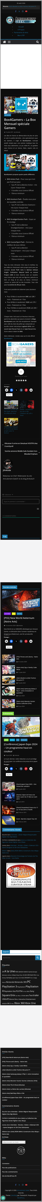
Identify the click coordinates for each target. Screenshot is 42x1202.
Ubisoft (5, 999)
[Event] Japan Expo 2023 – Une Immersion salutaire (26, 785)
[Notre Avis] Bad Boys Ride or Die (13, 1093)
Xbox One (30, 1003)
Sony (32, 991)
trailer (36, 995)
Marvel (4, 982)
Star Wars (18, 995)
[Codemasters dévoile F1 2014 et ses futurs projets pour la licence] (11, 422)
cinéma (9, 975)
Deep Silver (19, 975)
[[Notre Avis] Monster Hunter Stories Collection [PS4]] (8, 704)
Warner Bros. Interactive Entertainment (22, 999)
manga (35, 977)
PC (29, 982)
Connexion (5, 1163)
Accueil (21, 27)
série (27, 995)
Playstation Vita (9, 991)
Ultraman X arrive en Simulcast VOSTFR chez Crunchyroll (21, 444)
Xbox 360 (19, 1003)
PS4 (20, 991)
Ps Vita (24, 991)
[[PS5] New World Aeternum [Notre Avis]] (21, 601)
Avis (16, 972)
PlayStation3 (21, 987)
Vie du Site (7, 115)
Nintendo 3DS (21, 982)
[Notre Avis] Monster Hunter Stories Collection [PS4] (25, 702)
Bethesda (4, 975)
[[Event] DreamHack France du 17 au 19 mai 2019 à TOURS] (8, 810)
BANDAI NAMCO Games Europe (28, 972)
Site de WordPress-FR (9, 1176)
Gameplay (9, 978)
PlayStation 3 (9, 986)
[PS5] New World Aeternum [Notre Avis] (19, 619)
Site (18, 740)
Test (14, 613)
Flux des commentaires (10, 1172)
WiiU (13, 1003)
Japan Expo (15, 977)
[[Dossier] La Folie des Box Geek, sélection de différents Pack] (11, 404)
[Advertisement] (21, 66)
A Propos (21, 30)
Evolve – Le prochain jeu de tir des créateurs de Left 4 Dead (26, 412)
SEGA (28, 991)
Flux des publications (9, 1168)
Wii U (9, 1003)
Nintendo (10, 982)
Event (6, 740)
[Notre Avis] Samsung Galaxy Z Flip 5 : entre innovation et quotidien (26, 691)
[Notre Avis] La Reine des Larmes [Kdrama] (16, 1089)
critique (14, 975)
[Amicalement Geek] (4, 42)
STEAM (23, 995)
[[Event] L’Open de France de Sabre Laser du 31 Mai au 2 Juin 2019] (8, 798)
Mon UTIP (21, 35)
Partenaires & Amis (21, 32)
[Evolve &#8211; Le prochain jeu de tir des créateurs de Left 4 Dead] (27, 404)
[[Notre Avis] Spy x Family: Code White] (8, 670)
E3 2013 (25, 975)
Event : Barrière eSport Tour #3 (26, 819)
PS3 (17, 991)
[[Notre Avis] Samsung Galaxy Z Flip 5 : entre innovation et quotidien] (8, 692)
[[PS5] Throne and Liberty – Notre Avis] (8, 659)
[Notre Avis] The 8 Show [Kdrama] (13, 1085)
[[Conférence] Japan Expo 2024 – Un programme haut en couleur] (21, 727)
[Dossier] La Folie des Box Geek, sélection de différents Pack (11, 411)
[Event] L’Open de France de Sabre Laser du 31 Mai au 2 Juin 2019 (26, 797)
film (35, 975)
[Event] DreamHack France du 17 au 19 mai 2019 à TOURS (27, 809)
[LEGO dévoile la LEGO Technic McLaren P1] (8, 680)
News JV (12, 740)
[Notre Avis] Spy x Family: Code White (26, 668)
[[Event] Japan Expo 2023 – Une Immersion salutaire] (8, 786)
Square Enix (8, 995)
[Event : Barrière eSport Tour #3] (8, 820)
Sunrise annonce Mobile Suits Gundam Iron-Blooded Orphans (21, 452)
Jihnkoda (18, 132)
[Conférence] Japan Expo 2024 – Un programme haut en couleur (20, 748)
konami (27, 978)
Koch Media (22, 977)
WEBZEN (4, 1003)
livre (31, 978)
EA (28, 975)
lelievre (4, 851)
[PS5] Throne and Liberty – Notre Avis (27, 658)
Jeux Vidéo (7, 613)
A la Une (9, 971)
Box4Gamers (8, 338)
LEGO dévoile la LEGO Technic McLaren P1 (22, 6)
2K (3, 972)
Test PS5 (19, 613)
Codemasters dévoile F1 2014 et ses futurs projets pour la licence (11, 430)
